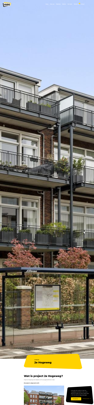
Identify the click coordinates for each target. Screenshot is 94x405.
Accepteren (75, 398)
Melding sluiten (86, 398)
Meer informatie (83, 395)
